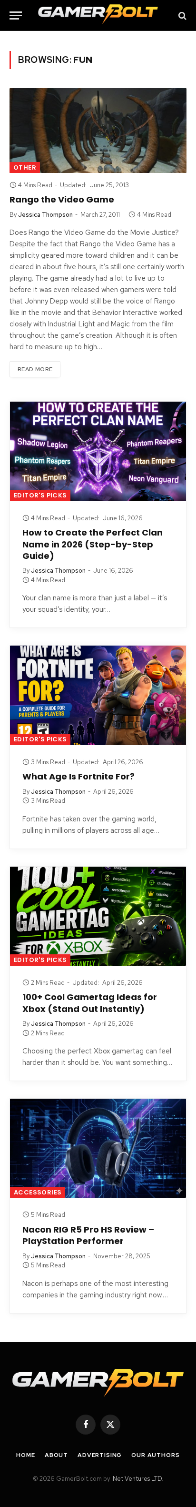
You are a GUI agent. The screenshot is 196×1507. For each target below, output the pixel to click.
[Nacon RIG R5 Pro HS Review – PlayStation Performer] (98, 1148)
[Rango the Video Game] (98, 130)
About (56, 1455)
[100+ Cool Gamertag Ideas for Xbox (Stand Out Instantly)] (98, 916)
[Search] (181, 15)
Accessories (37, 1192)
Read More (35, 369)
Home (25, 1455)
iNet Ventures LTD (136, 1479)
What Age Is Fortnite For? (78, 776)
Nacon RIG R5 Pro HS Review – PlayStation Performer (88, 1235)
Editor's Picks (40, 495)
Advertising (100, 1455)
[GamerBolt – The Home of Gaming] (97, 15)
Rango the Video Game (62, 199)
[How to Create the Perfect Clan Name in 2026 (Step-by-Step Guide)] (98, 451)
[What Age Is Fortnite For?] (98, 695)
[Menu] (16, 15)
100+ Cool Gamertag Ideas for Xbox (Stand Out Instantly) (89, 1002)
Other (24, 167)
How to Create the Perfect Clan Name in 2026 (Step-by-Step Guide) (92, 544)
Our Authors (155, 1455)
